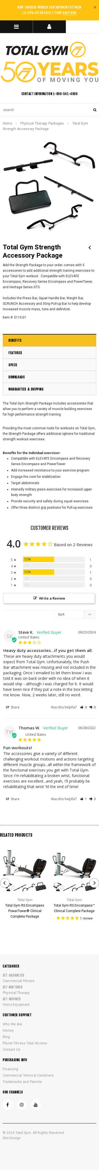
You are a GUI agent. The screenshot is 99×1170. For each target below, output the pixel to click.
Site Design (12, 1138)
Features (15, 353)
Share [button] (15, 707)
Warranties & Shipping (26, 389)
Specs (13, 365)
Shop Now (69, 13)
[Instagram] (22, 1105)
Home (7, 123)
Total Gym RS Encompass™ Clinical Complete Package (74, 908)
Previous (90, 247)
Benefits (15, 340)
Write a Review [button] (52, 598)
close (95, 7)
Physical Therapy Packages (42, 123)
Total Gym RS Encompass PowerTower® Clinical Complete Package (24, 911)
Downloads (17, 377)
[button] (83, 707)
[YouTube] (36, 1105)
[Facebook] (8, 1105)
